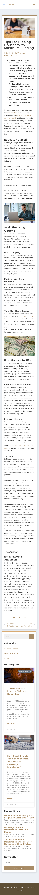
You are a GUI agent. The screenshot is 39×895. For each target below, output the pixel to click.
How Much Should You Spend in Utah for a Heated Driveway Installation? (18, 761)
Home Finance (10, 658)
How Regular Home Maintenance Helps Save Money (16, 830)
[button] (14, 617)
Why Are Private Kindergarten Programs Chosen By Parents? (19, 816)
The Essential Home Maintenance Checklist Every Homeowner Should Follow (18, 841)
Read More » (11, 723)
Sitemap (19, 890)
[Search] (31, 636)
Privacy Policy (30, 887)
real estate (11, 113)
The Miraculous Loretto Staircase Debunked (17, 691)
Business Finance (11, 649)
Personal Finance (11, 653)
